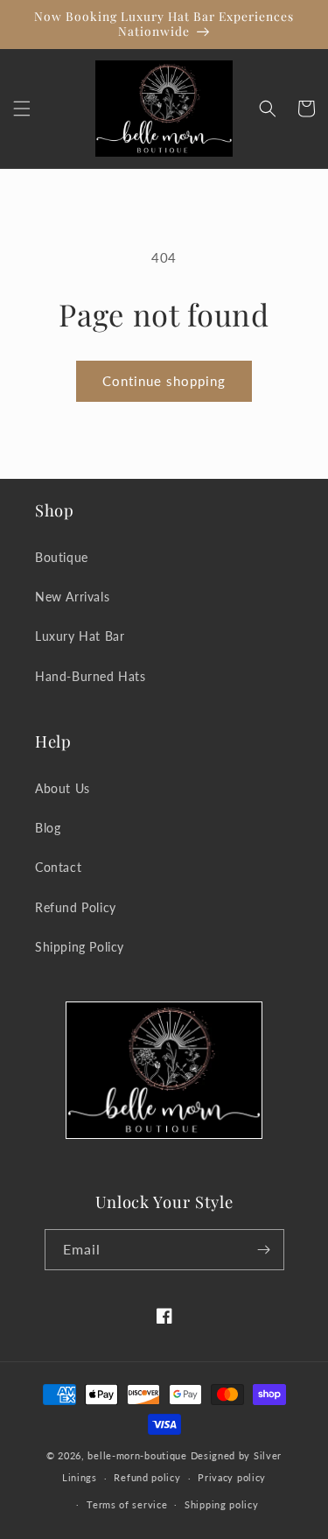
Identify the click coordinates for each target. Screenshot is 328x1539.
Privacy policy (232, 1477)
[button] (22, 108)
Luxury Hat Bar (79, 636)
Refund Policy (75, 907)
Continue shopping (164, 381)
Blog (47, 827)
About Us (62, 788)
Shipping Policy (79, 946)
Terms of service (127, 1504)
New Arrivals (72, 596)
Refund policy (147, 1477)
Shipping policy (222, 1504)
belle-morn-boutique (136, 1455)
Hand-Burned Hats (90, 676)
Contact (58, 867)
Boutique (61, 557)
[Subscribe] (264, 1249)
